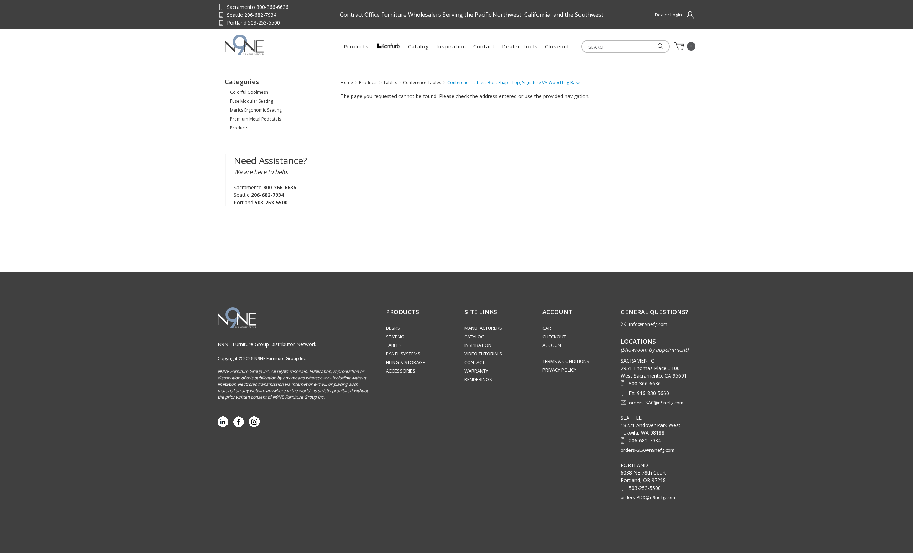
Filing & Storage (405, 362)
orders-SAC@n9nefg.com (656, 402)
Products (356, 46)
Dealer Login (668, 14)
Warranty (476, 371)
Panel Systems (403, 353)
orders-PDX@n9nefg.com (648, 497)
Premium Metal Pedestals (255, 119)
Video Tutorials (483, 353)
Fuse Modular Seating (251, 101)
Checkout (554, 336)
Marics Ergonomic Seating (256, 110)
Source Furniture (260, 45)
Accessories (400, 371)
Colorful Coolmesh (249, 92)
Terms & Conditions (566, 361)
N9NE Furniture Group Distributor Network (267, 344)
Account (552, 345)
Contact (484, 46)
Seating (395, 336)
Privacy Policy (559, 370)
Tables (394, 345)
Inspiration (451, 46)
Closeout (557, 46)
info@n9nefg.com (648, 324)
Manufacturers (483, 328)
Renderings (478, 379)
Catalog (418, 46)
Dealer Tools (520, 46)
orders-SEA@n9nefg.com (647, 450)
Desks (393, 328)
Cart (548, 328)
